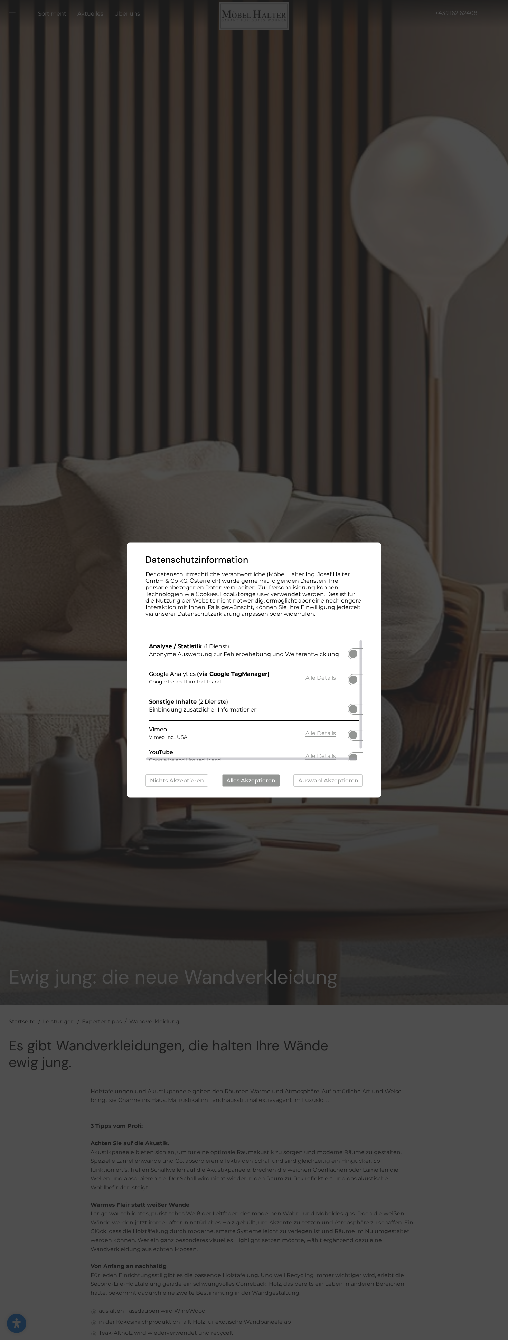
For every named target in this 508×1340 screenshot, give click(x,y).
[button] (353, 654)
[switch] (353, 652)
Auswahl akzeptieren (328, 780)
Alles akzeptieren (250, 780)
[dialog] (254, 670)
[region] (254, 700)
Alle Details (320, 677)
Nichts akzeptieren (177, 780)
